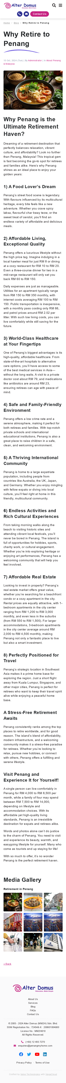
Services (33, 1003)
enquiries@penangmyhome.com (35, 1045)
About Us (33, 999)
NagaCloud (51, 1074)
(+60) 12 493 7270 (35, 1042)
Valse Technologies (30, 1074)
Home (7, 23)
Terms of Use (42, 1062)
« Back (7, 964)
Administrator (35, 60)
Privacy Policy (24, 1062)
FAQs (33, 1010)
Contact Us (39, 14)
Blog (16, 23)
